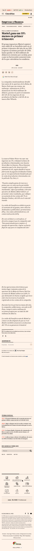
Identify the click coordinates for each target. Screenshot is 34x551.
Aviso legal (9, 533)
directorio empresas (27, 486)
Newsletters (28, 535)
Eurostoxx (9, 454)
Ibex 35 (4, 10)
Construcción (26, 26)
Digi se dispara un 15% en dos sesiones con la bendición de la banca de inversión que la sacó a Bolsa (17, 425)
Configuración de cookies (25, 533)
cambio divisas (17, 486)
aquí (27, 356)
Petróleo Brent (28, 10)
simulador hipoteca (17, 480)
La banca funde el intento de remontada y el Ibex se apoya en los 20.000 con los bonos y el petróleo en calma (17, 432)
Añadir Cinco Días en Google (11, 76)
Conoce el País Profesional (17, 500)
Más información (5, 352)
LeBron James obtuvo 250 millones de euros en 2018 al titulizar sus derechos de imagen (17, 437)
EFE (17, 65)
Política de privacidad (8, 535)
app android (27, 493)
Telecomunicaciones (11, 26)
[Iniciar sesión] (31, 13)
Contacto (4, 533)
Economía (11, 344)
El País (30, 17)
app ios (17, 493)
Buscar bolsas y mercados (10, 446)
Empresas (4, 344)
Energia (20, 26)
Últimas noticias (7, 415)
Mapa (21, 535)
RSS (24, 535)
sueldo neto (27, 480)
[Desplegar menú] (3, 13)
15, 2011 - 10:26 (17, 67)
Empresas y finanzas (12, 22)
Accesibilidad (16, 535)
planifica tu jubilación (7, 487)
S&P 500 (16, 10)
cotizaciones (7, 493)
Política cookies (15, 533)
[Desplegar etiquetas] (31, 344)
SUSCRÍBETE (26, 13)
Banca (3, 26)
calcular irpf (7, 480)
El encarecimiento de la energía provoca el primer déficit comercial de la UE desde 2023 (16, 419)
